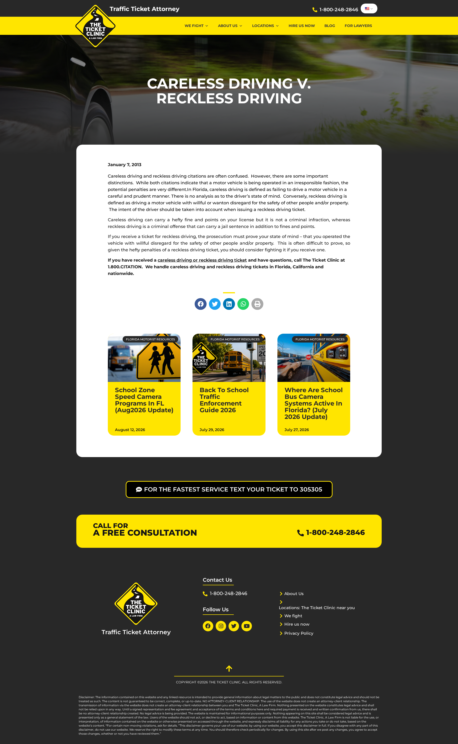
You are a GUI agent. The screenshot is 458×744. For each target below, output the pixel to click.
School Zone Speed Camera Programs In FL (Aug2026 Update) (144, 400)
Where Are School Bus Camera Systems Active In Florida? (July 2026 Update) (314, 403)
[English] (368, 9)
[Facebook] (208, 626)
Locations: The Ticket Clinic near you (317, 607)
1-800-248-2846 (339, 9)
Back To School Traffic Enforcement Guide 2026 (224, 400)
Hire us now (302, 25)
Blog (329, 25)
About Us (228, 25)
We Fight (194, 25)
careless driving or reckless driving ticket (202, 260)
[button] (201, 304)
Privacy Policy (298, 633)
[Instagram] (221, 626)
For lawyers (358, 25)
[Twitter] (234, 626)
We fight (293, 615)
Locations (263, 25)
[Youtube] (246, 626)
